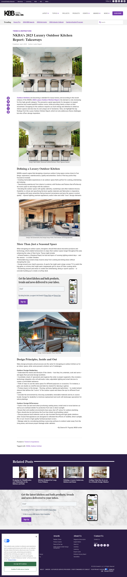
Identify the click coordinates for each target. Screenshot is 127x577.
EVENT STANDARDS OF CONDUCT (80, 569)
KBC (41, 1)
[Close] (36, 536)
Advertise (20, 1)
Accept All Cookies (20, 564)
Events (85, 13)
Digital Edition (77, 542)
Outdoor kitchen (36, 446)
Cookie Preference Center (20, 569)
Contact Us (97, 539)
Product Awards (57, 542)
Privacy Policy (12, 559)
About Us (76, 544)
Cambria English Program (74, 22)
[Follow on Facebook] (113, 1)
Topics (54, 13)
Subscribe (117, 13)
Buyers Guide (77, 551)
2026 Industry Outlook (56, 22)
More (106, 13)
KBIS (35, 1)
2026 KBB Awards (28, 22)
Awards (96, 13)
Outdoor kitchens (23, 98)
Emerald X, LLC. (100, 566)
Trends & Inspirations (22, 31)
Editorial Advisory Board (80, 554)
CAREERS (47, 569)
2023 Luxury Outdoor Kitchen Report (46, 100)
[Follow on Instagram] (116, 1)
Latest (44, 13)
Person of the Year (58, 544)
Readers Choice (57, 539)
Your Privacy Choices (97, 569)
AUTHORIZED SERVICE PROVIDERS (60, 569)
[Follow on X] (122, 1)
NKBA (46, 1)
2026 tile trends (42, 22)
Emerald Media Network (7, 1)
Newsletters (77, 556)
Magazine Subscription (80, 539)
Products (76, 13)
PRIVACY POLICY (108, 571)
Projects (65, 13)
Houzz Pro (16, 22)
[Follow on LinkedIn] (119, 1)
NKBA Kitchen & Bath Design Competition (61, 547)
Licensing (28, 1)
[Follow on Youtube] (125, 1)
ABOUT (42, 569)
